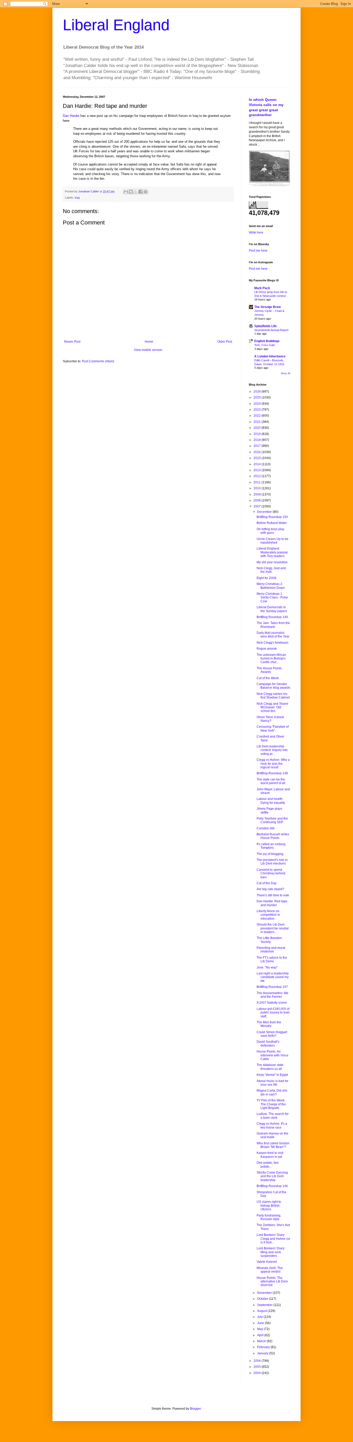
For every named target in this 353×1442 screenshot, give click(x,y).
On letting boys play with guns (270, 531)
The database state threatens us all (270, 1066)
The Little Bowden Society (269, 939)
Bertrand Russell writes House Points (273, 836)
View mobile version (148, 350)
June (261, 1323)
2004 (258, 1373)
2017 (258, 446)
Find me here (258, 250)
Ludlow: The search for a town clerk (273, 1115)
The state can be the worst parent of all (271, 781)
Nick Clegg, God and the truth (271, 570)
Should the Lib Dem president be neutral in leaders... (273, 928)
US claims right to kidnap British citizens (269, 1205)
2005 (258, 1367)
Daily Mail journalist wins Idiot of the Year (273, 634)
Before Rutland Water (272, 523)
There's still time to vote (273, 895)
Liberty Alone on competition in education (268, 914)
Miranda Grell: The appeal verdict (270, 1269)
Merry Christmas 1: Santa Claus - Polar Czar (272, 597)
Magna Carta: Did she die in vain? (272, 1092)
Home (149, 341)
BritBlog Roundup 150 (272, 517)
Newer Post (72, 341)
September (265, 1305)
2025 (258, 397)
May (260, 1329)
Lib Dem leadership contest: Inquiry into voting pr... (272, 750)
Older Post (224, 341)
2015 (258, 458)
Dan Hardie (71, 116)
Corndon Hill (265, 828)
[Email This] (125, 191)
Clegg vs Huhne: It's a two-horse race (272, 1125)
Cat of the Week (268, 678)
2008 (258, 500)
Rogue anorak (267, 648)
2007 (258, 506)
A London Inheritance (270, 356)
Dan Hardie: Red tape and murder (272, 903)
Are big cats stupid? (270, 889)
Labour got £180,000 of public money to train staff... (273, 1012)
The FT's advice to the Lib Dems (272, 959)
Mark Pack (262, 288)
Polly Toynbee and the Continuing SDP (272, 820)
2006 (258, 1361)
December (265, 512)
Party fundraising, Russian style (269, 1217)
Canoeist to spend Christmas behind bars (271, 873)
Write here (256, 232)
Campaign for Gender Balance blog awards (273, 685)
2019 (258, 434)
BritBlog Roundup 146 (272, 1186)
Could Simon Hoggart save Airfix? (272, 1034)
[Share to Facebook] (140, 191)
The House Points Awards (269, 670)
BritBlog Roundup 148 (272, 773)
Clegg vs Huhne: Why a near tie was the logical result (273, 763)
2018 (258, 440)
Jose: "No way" (267, 967)
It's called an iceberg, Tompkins (271, 846)
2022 (258, 415)
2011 (258, 482)
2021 (258, 422)
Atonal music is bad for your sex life (272, 1082)
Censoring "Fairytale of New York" (273, 728)
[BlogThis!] (130, 191)
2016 (258, 452)
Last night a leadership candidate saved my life (273, 977)
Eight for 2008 (266, 578)
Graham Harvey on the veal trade (272, 1135)
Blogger (195, 1408)
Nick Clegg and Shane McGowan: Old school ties (272, 707)
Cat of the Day (267, 883)
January (263, 1353)
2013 (258, 470)
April (260, 1335)
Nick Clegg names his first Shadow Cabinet (273, 695)
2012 (258, 476)
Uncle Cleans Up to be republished (272, 540)
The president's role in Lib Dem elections (272, 861)
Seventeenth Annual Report (271, 330)
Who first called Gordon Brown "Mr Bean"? (273, 1145)
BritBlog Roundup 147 (272, 987)
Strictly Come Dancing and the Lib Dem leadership (272, 1176)
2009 (258, 494)
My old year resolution (272, 562)
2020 (258, 428)
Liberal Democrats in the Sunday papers (272, 609)
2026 (258, 391)
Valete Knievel (267, 1262)
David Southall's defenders (268, 1043)
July (260, 1317)
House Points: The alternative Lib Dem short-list (272, 1281)
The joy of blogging (270, 854)
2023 (258, 409)
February (264, 1347)
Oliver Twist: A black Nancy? (270, 719)
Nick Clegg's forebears (272, 642)
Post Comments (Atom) (98, 361)
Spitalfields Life (265, 326)
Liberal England (116, 25)
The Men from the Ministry (269, 1024)
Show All (285, 373)
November (265, 1293)
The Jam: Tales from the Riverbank (273, 624)
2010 (258, 488)
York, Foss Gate (264, 345)
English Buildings (267, 341)
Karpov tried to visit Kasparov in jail (270, 1154)
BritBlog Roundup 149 (272, 617)
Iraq (77, 197)
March (262, 1341)
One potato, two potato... (268, 1164)
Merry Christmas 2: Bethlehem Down (271, 585)
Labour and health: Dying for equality (271, 800)
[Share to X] (135, 191)
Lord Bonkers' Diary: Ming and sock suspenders (271, 1252)
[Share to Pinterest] (145, 191)
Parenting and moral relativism (271, 949)
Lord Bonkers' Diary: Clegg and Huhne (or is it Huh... (273, 1238)
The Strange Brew (267, 307)
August (262, 1311)
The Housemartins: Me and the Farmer (272, 994)
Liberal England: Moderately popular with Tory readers (272, 552)
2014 (258, 464)
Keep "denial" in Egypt (272, 1075)
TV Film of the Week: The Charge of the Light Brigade (271, 1104)
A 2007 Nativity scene (272, 1002)
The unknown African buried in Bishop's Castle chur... (271, 658)
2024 (258, 403)
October (263, 1299)
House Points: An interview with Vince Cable (272, 1055)
